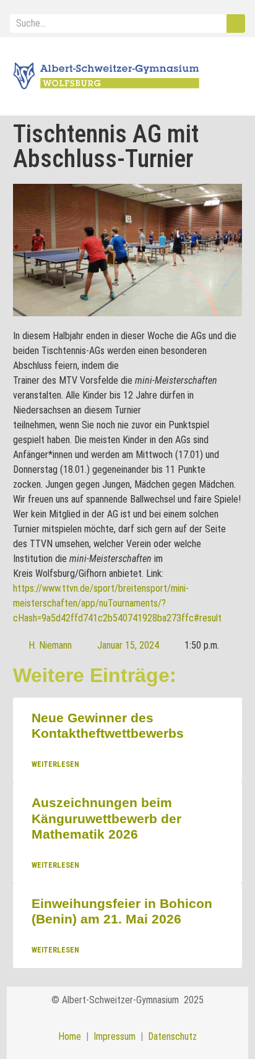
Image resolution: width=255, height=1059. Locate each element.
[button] (230, 77)
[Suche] (236, 23)
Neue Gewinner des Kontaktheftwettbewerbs (108, 725)
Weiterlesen (55, 765)
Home (69, 1036)
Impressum (112, 1036)
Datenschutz (172, 1036)
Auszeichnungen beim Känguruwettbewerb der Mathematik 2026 (106, 818)
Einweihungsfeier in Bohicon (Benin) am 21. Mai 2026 (122, 911)
